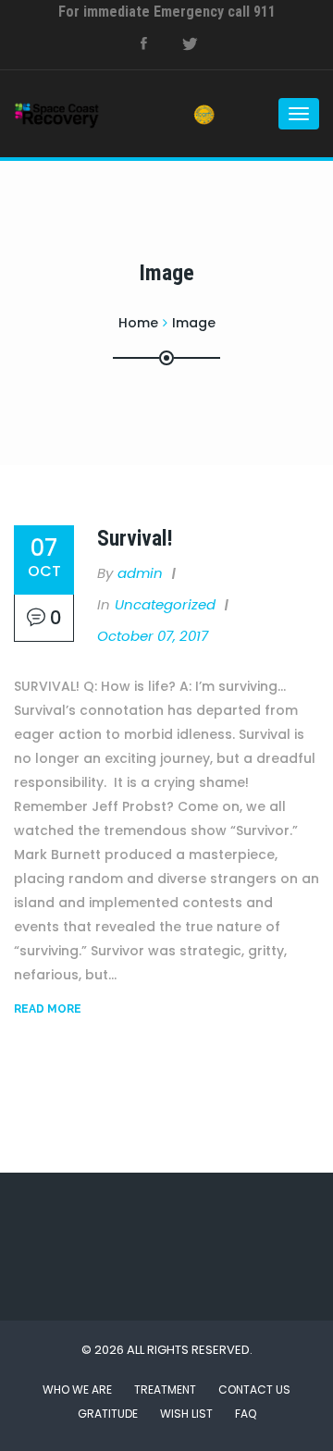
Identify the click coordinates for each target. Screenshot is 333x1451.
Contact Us (254, 1389)
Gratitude (108, 1413)
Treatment (165, 1389)
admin (140, 573)
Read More (47, 1008)
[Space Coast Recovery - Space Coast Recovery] (88, 113)
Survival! (135, 538)
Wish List (186, 1413)
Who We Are (77, 1389)
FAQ (245, 1413)
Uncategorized (165, 604)
